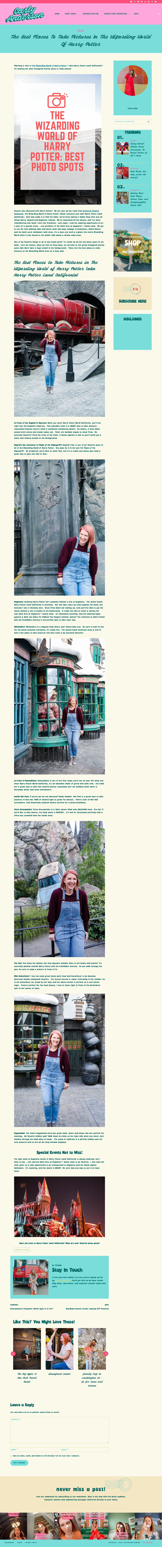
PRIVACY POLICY (31, 1542)
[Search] (148, 122)
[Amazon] (152, 1)
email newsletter (63, 1280)
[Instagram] (131, 1)
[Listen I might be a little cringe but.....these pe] (121, 1526)
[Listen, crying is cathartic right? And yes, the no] (148, 1526)
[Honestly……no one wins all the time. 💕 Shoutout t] (94, 1526)
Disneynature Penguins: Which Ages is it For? (31, 1307)
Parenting (135, 190)
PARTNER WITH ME (91, 14)
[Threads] (134, 1)
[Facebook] (138, 1)
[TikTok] (145, 1)
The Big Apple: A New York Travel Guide (27, 1378)
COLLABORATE (9, 1542)
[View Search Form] (159, 14)
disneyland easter (60, 1374)
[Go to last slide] (13, 1353)
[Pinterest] (141, 1)
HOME (57, 14)
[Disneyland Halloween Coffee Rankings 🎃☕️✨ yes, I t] (67, 1526)
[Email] (155, 1)
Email (65, 1449)
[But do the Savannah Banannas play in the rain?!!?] (13, 1526)
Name (14, 1449)
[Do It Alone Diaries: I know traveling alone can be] (40, 1526)
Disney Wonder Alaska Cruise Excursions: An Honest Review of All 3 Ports (138, 150)
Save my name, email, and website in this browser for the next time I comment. (46, 1456)
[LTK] (148, 1)
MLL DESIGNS (148, 1542)
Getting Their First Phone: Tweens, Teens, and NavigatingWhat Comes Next (139, 199)
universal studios (22, 1250)
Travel (81, 31)
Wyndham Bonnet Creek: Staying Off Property (87, 1307)
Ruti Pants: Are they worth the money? (138, 175)
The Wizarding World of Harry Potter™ (50, 66)
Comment (16, 1419)
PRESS (19, 1542)
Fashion (134, 168)
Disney (133, 141)
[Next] (106, 1353)
